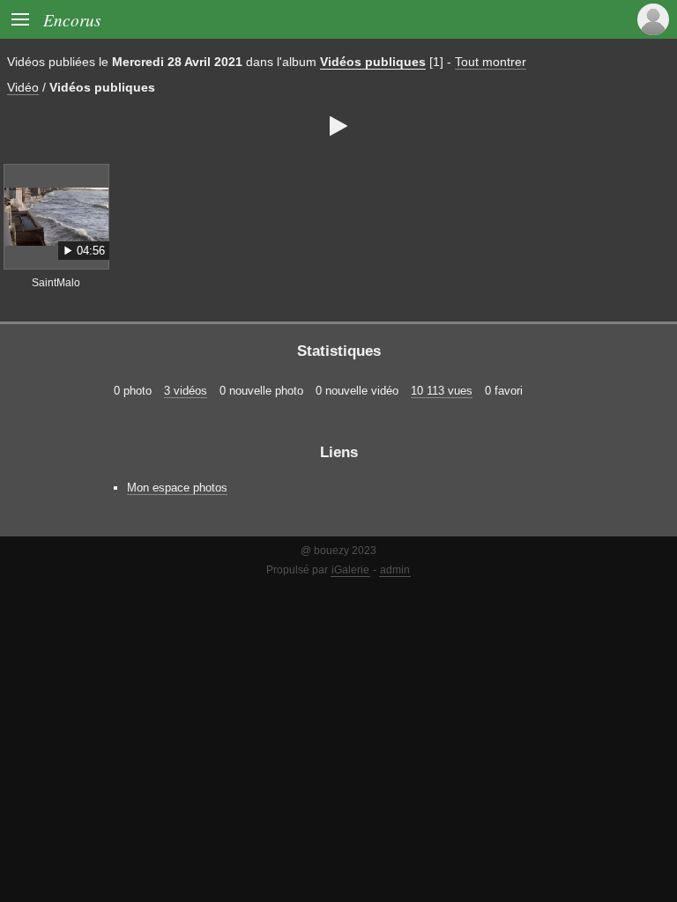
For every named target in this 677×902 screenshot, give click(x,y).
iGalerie (350, 570)
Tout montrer (490, 62)
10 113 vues (441, 390)
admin (395, 570)
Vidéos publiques (373, 62)
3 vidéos (185, 390)
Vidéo (23, 87)
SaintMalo (56, 282)
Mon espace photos (177, 487)
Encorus (71, 19)
